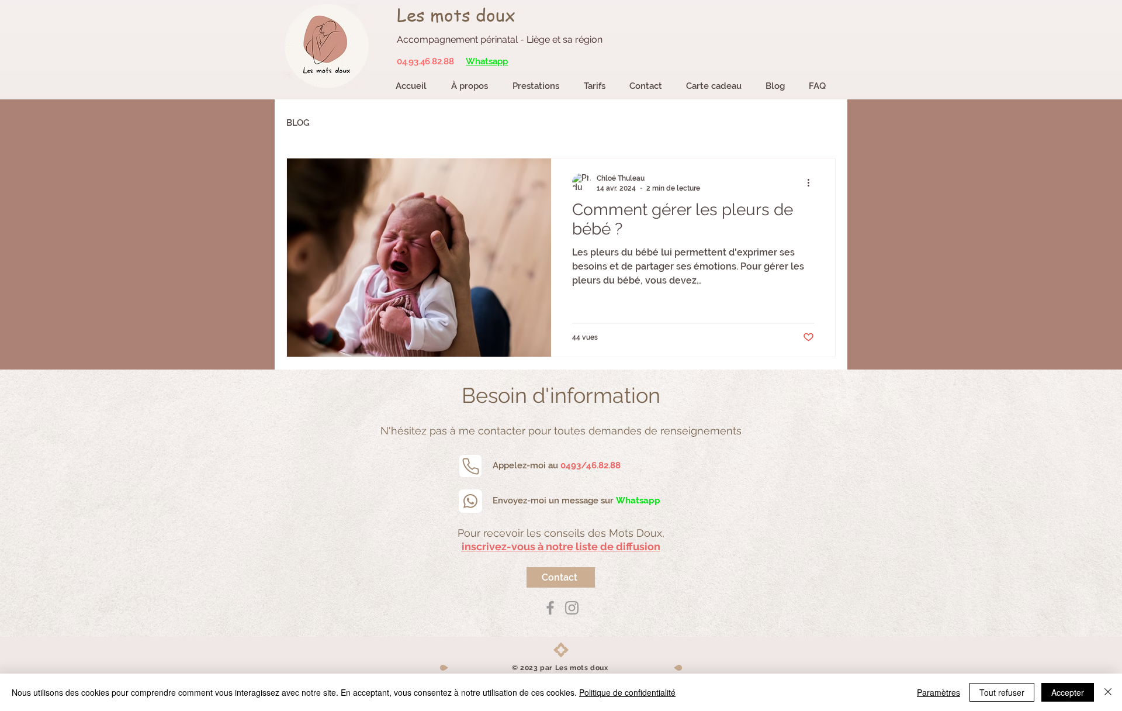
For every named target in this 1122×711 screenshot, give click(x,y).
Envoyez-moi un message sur (576, 500)
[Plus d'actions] (812, 182)
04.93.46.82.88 (425, 61)
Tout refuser (1001, 692)
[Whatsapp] (470, 501)
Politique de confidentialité (627, 692)
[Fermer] (1108, 692)
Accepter (1067, 692)
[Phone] (470, 466)
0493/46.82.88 (590, 465)
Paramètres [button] (938, 692)
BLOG (298, 123)
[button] (561, 546)
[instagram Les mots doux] (572, 608)
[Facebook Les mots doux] (550, 608)
